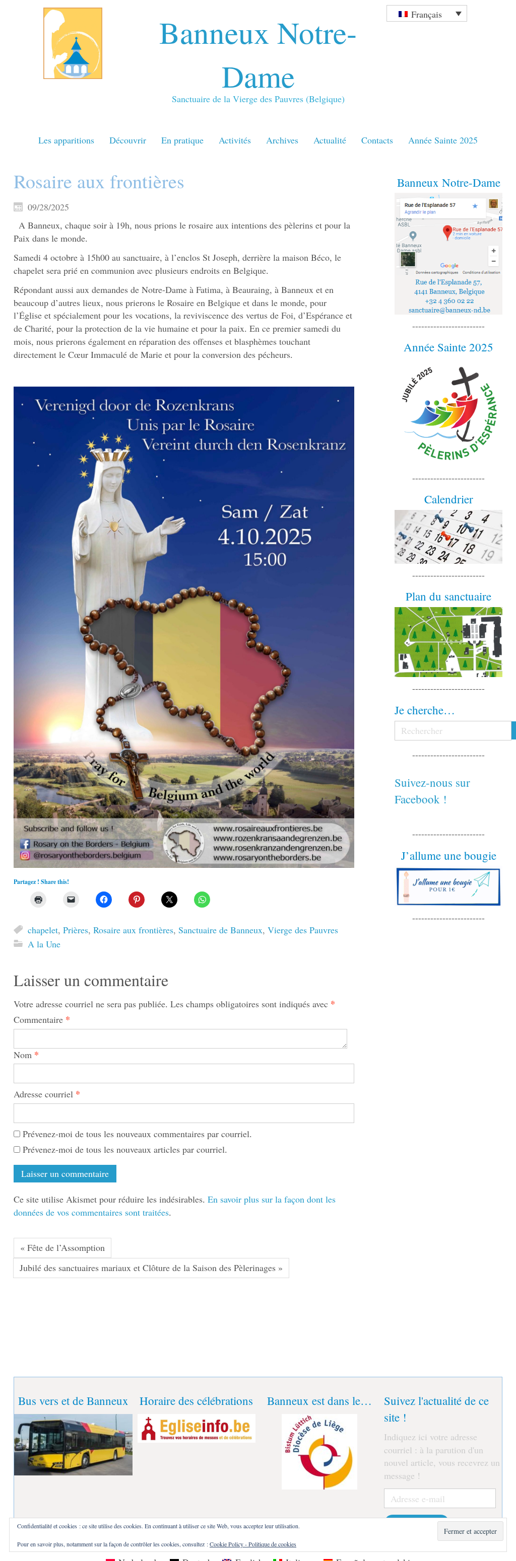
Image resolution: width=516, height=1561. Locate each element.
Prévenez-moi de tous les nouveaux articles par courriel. (125, 1149)
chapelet (43, 930)
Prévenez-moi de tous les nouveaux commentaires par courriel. (137, 1134)
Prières (75, 930)
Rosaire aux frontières (133, 930)
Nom (26, 1055)
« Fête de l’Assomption (62, 1247)
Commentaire (42, 1019)
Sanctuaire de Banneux (220, 930)
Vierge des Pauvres (303, 930)
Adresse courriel (47, 1094)
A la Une (44, 944)
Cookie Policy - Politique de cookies (253, 1544)
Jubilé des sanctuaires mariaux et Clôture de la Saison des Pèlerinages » (151, 1267)
